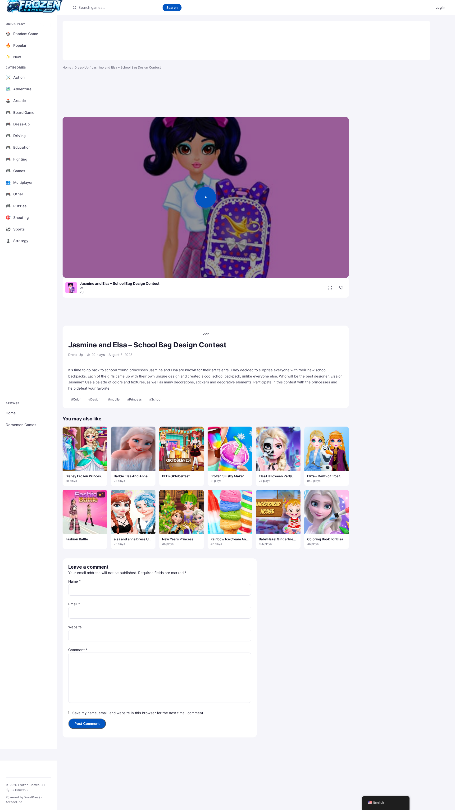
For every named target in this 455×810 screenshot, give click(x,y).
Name (74, 581)
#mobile (114, 399)
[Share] (341, 287)
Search (172, 7)
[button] (206, 197)
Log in (441, 7)
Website (75, 627)
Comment (77, 650)
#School (155, 399)
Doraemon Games (21, 425)
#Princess (134, 399)
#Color (76, 399)
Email (74, 604)
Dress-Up (81, 67)
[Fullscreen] (330, 287)
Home (11, 413)
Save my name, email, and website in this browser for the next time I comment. (138, 713)
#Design (94, 399)
